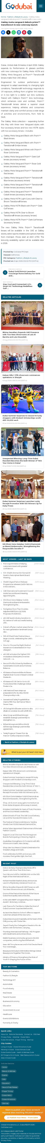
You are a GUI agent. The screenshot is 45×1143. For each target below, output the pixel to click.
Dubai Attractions (7, 1040)
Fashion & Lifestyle (10, 976)
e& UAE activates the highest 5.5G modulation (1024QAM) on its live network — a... (16, 656)
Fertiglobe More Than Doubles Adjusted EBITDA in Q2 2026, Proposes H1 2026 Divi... (15, 611)
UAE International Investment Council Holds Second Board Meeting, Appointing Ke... (18, 593)
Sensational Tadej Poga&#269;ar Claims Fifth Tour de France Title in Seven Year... (16, 701)
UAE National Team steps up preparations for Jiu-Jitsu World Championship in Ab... (15, 692)
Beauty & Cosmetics (11, 971)
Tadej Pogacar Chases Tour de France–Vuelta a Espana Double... (16, 734)
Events (4, 1075)
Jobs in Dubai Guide (8, 1058)
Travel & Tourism (9, 997)
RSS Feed (37, 1034)
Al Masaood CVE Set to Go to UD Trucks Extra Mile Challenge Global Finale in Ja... (17, 683)
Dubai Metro (25, 1037)
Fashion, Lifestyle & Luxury (17, 17)
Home (3, 17)
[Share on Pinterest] (24, 32)
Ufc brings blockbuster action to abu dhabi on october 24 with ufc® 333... (18, 710)
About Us (4, 1034)
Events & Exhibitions (11, 1018)
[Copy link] (29, 32)
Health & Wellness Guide (25, 1052)
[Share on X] (8, 32)
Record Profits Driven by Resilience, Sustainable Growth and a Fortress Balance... (17, 665)
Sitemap (30, 1040)
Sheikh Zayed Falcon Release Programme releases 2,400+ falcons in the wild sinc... (17, 584)
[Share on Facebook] (3, 32)
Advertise (16, 1037)
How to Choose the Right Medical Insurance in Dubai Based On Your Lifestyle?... (17, 647)
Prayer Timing (20, 1040)
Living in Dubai (6, 1047)
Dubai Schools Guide (22, 1049)
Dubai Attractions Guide (22, 1047)
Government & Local (11, 1010)
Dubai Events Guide (8, 1052)
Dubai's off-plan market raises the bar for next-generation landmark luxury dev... (18, 629)
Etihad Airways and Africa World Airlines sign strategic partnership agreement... (16, 726)
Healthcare (7, 1014)
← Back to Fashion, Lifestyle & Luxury (18, 742)
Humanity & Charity (10, 1023)
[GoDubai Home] (19, 6)
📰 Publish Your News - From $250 (22, 1118)
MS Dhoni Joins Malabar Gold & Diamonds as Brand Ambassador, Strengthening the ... (16, 602)
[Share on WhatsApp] (14, 32)
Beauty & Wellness (8, 1071)
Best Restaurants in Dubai (29, 1055)
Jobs (4, 1079)
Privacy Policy (6, 1037)
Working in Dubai (7, 1049)
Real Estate (7, 993)
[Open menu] (41, 6)
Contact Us (28, 1034)
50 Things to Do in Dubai (10, 1055)
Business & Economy (11, 1001)
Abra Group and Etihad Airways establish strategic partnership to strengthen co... (16, 717)
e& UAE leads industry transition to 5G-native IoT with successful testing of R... (17, 620)
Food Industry (8, 988)
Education (7, 1006)
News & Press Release (9, 1087)
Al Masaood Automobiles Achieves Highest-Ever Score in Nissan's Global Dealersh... (18, 674)
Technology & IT (9, 980)
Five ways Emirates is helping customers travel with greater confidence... (15, 566)
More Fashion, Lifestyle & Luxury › (26, 299)
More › (39, 760)
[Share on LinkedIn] (19, 32)
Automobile (7, 984)
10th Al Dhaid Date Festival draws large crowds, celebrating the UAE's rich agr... (17, 638)
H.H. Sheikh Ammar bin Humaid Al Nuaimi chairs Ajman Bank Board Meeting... (16, 575)
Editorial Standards (16, 1034)
